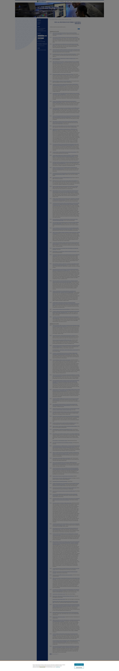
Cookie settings (79, 667)
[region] (59, 666)
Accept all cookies (79, 664)
